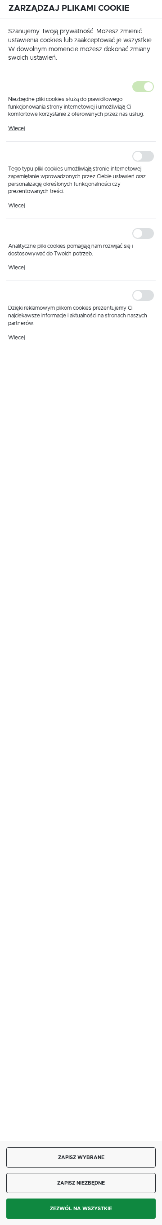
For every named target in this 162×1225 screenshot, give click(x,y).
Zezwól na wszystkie (81, 1208)
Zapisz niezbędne (81, 1183)
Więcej (16, 128)
